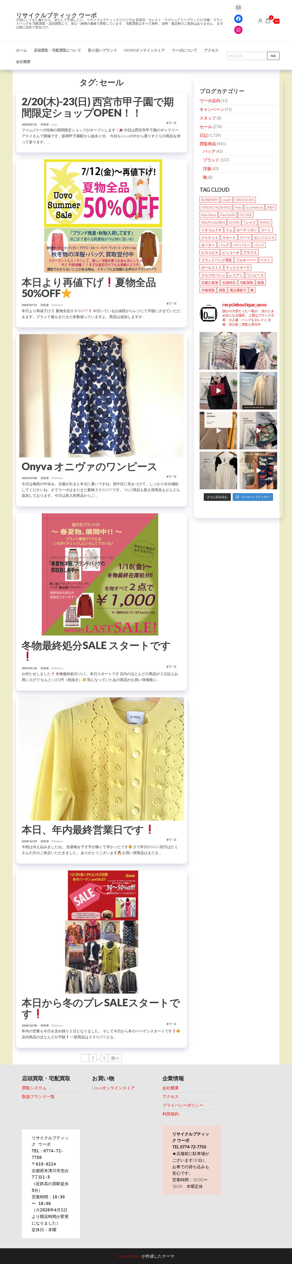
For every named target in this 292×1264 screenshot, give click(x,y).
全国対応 (229, 282)
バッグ (209, 151)
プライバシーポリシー (182, 1105)
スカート (229, 237)
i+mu (238, 207)
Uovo (54, 124)
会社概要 (23, 61)
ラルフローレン (213, 275)
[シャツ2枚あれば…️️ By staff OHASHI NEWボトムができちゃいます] (258, 351)
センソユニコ (264, 237)
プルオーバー (246, 260)
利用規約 (170, 1113)
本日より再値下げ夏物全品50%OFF (89, 287)
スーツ (245, 237)
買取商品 (208, 143)
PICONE (245, 215)
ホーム (21, 50)
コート (266, 230)
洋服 (207, 168)
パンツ (259, 245)
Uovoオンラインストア (144, 50)
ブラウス (250, 252)
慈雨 (260, 282)
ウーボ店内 (210, 100)
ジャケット (209, 237)
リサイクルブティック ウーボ (56, 15)
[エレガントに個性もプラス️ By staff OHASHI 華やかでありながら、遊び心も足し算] (218, 390)
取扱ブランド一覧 (38, 1096)
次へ (115, 1057)
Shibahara (57, 305)
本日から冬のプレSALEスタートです (101, 1008)
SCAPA (234, 222)
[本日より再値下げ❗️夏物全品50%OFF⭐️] (101, 215)
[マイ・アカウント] (260, 20)
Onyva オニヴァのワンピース (90, 466)
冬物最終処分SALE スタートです (96, 645)
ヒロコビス (209, 252)
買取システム (34, 1087)
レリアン (236, 275)
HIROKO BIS (244, 200)
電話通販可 (238, 290)
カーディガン (246, 230)
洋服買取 (208, 290)
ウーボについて (184, 50)
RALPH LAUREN (213, 222)
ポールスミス (211, 267)
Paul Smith (227, 215)
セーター (208, 245)
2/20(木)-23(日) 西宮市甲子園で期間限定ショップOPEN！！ (98, 107)
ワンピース (255, 275)
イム (229, 230)
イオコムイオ (211, 230)
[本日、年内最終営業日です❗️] (101, 758)
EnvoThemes (129, 1256)
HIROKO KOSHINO (216, 207)
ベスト (265, 260)
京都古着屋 (209, 282)
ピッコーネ (230, 252)
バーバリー (241, 245)
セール (206, 126)
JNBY (271, 207)
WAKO (265, 222)
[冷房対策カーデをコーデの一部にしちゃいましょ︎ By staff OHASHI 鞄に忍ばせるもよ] (218, 430)
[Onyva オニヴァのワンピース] (101, 395)
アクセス (211, 50)
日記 (204, 135)
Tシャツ (249, 222)
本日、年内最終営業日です (83, 829)
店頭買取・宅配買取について (57, 50)
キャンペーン (212, 109)
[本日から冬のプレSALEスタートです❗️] (101, 931)
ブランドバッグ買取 (216, 260)
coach (226, 200)
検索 (273, 55)
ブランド (211, 159)
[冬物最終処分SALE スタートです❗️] (102, 574)
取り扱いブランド (102, 50)
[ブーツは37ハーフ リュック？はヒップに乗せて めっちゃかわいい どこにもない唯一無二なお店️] (258, 470)
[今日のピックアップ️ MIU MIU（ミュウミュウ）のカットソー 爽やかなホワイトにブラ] (218, 470)
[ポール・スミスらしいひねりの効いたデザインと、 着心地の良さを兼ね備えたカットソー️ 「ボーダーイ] (218, 351)
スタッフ (208, 117)
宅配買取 (246, 282)
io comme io (254, 207)
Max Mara (208, 215)
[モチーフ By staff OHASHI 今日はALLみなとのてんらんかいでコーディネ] (258, 430)
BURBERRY (209, 200)
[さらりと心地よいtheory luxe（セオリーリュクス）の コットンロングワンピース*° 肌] (258, 390)
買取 (222, 290)
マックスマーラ (238, 267)
